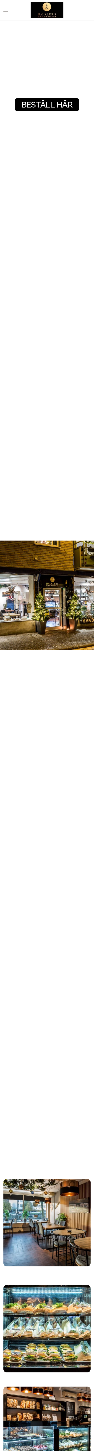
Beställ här (47, 104)
